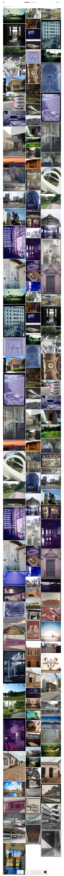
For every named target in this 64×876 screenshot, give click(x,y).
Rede (11, 6)
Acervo (4, 6)
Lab (8, 6)
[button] (57, 2)
